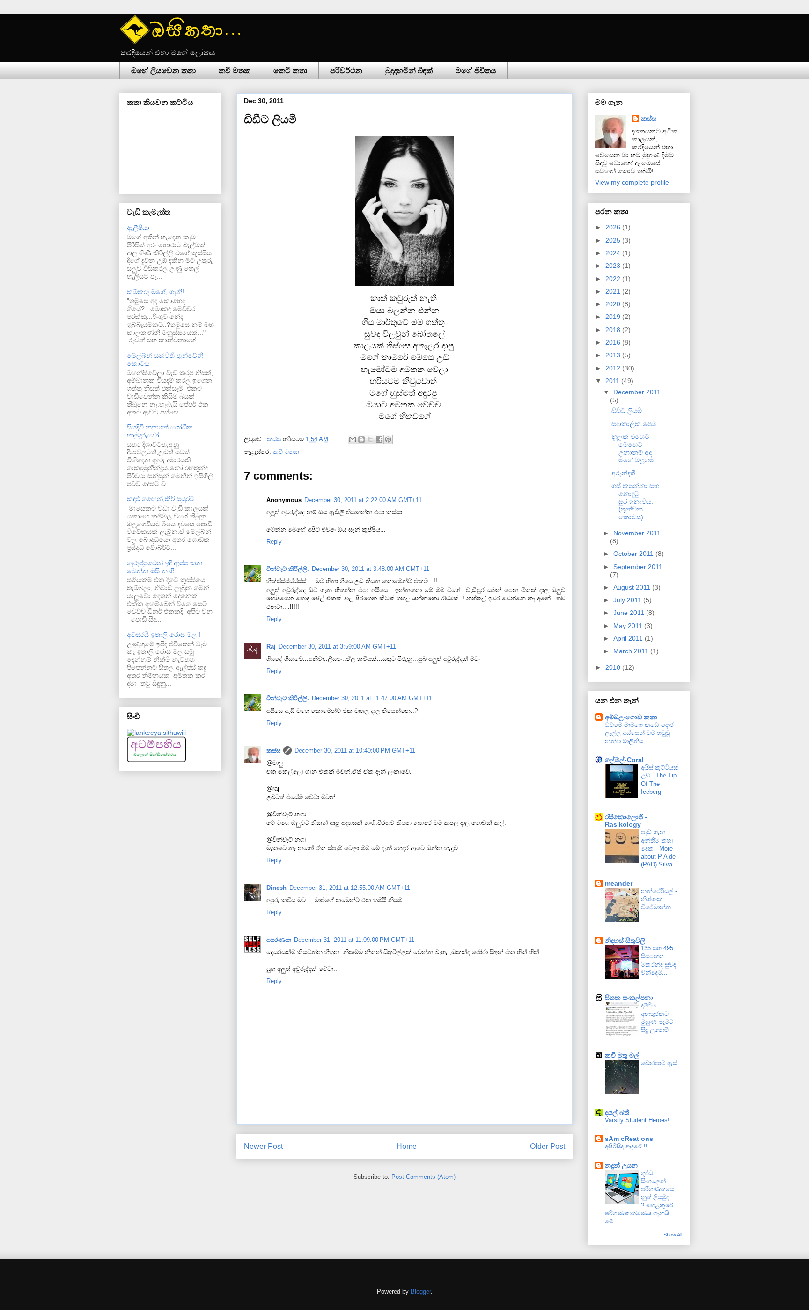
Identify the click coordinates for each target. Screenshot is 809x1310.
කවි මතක (234, 70)
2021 (613, 291)
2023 (613, 265)
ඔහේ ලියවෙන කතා (163, 70)
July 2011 (628, 600)
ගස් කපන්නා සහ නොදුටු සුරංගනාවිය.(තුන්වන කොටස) (635, 501)
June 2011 (629, 612)
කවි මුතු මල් (622, 1055)
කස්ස (275, 439)
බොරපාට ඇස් (659, 1062)
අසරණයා (278, 939)
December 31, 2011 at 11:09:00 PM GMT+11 (354, 939)
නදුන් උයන (621, 1165)
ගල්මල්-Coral (624, 759)
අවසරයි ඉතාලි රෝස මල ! (163, 634)
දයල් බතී (617, 1112)
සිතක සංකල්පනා (629, 997)
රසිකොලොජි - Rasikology (626, 820)
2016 (613, 342)
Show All (672, 1234)
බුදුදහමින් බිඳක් (409, 70)
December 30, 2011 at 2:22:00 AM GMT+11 (363, 499)
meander (618, 883)
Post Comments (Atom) (423, 1176)
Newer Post (263, 1146)
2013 (613, 355)
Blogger (421, 1291)
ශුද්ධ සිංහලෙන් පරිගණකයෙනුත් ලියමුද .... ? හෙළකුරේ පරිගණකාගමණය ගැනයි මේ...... (641, 1197)
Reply (274, 541)
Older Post (547, 1146)
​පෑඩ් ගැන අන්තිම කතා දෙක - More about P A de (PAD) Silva (658, 848)
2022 (613, 278)
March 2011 (631, 651)
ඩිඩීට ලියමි (626, 410)
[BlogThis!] (361, 439)
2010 (613, 667)
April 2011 (629, 638)
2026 (613, 227)
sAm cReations (629, 1138)
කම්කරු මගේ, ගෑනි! (155, 292)
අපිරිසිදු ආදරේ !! (626, 1146)
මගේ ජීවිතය (476, 70)
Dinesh (276, 887)
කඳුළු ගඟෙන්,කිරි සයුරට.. (162, 499)
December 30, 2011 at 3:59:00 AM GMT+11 (337, 646)
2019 (613, 316)
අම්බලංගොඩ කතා (631, 717)
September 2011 (637, 566)
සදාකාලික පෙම (633, 424)
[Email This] (352, 439)
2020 (613, 304)
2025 (613, 240)
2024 (613, 253)
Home (407, 1146)
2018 (613, 329)
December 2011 (637, 392)
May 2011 (628, 625)
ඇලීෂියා (138, 227)
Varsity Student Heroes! (637, 1120)
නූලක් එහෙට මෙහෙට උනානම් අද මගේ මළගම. (633, 448)
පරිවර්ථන (346, 70)
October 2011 (634, 553)
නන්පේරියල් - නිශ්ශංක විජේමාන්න (659, 899)
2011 (613, 381)
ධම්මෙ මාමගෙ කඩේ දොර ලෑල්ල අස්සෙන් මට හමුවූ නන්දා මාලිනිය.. (639, 733)
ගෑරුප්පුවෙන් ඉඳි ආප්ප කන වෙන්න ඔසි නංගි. (164, 567)
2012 (613, 368)
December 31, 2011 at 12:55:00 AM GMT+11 (349, 887)
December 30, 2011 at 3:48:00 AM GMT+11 (370, 568)
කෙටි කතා (290, 70)
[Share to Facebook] (379, 439)
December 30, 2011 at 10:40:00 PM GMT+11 (354, 750)
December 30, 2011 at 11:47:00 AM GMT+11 (372, 698)
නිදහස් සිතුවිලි (625, 940)
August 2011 (632, 587)
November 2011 (637, 533)
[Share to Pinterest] (388, 439)
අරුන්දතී (623, 473)
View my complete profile (632, 182)
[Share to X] (370, 439)
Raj (271, 646)
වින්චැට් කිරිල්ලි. (287, 568)
